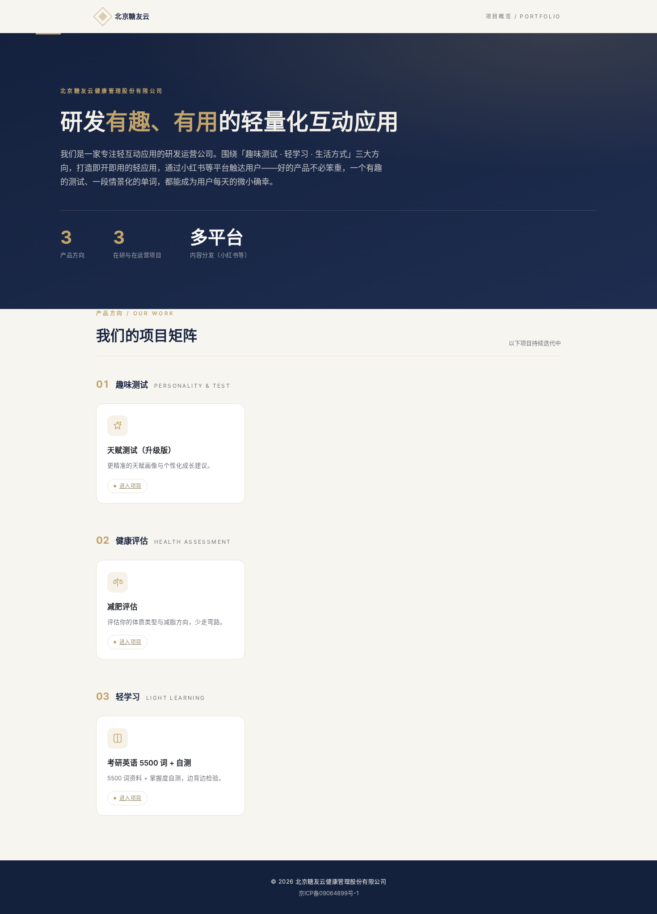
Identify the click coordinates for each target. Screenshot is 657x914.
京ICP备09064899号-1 (329, 893)
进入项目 (130, 485)
